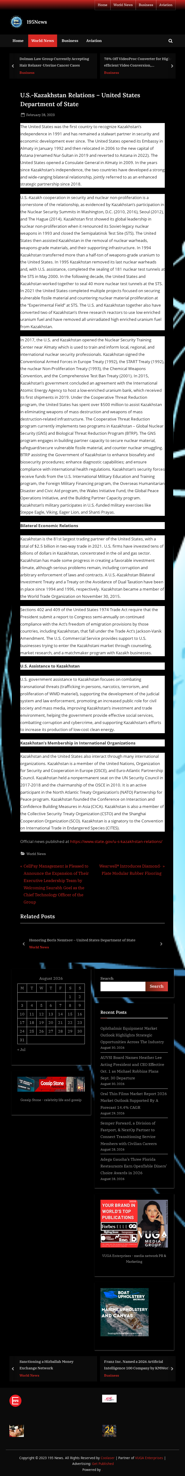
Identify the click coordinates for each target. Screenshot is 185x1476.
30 (79, 1031)
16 (79, 1013)
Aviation (165, 5)
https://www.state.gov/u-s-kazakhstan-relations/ (116, 841)
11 (31, 1013)
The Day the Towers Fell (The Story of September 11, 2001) (83, 940)
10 (22, 1013)
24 (22, 1031)
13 (50, 1013)
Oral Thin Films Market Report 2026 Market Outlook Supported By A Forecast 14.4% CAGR (133, 1100)
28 (60, 1031)
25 (31, 1031)
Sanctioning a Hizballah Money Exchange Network (46, 1365)
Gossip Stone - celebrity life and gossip (51, 1100)
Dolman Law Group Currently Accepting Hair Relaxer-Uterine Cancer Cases (54, 62)
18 (31, 1022)
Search (106, 978)
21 (60, 1022)
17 (22, 1022)
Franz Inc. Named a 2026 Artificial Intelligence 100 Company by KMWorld (138, 1365)
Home (102, 5)
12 (41, 1013)
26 (41, 1031)
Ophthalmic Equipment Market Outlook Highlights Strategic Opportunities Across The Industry (132, 1035)
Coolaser (108, 1457)
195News (37, 22)
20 (50, 1022)
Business (146, 5)
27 (50, 1031)
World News (123, 5)
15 (70, 1013)
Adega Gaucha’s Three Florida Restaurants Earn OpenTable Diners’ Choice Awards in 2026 (133, 1166)
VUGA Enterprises (116, 1256)
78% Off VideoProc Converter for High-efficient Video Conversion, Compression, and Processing (138, 62)
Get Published (103, 1463)
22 (70, 1022)
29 (70, 1031)
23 (79, 1022)
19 (41, 1022)
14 (60, 1013)
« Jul (21, 1049)
